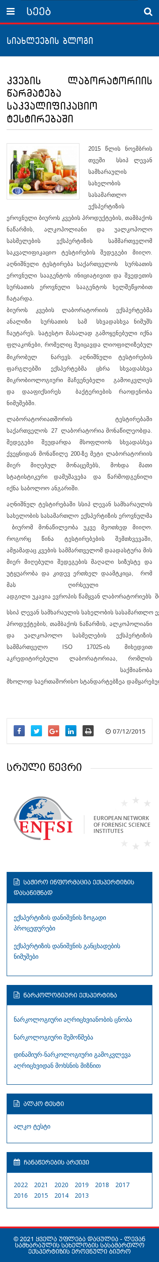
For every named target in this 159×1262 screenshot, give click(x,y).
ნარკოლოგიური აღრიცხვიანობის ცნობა (73, 1019)
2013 (82, 1195)
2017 (122, 1184)
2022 (21, 1184)
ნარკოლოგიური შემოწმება (53, 1037)
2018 (102, 1184)
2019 (82, 1184)
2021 (41, 1184)
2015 (41, 1195)
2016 (21, 1195)
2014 (61, 1195)
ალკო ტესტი (32, 1126)
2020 (61, 1184)
